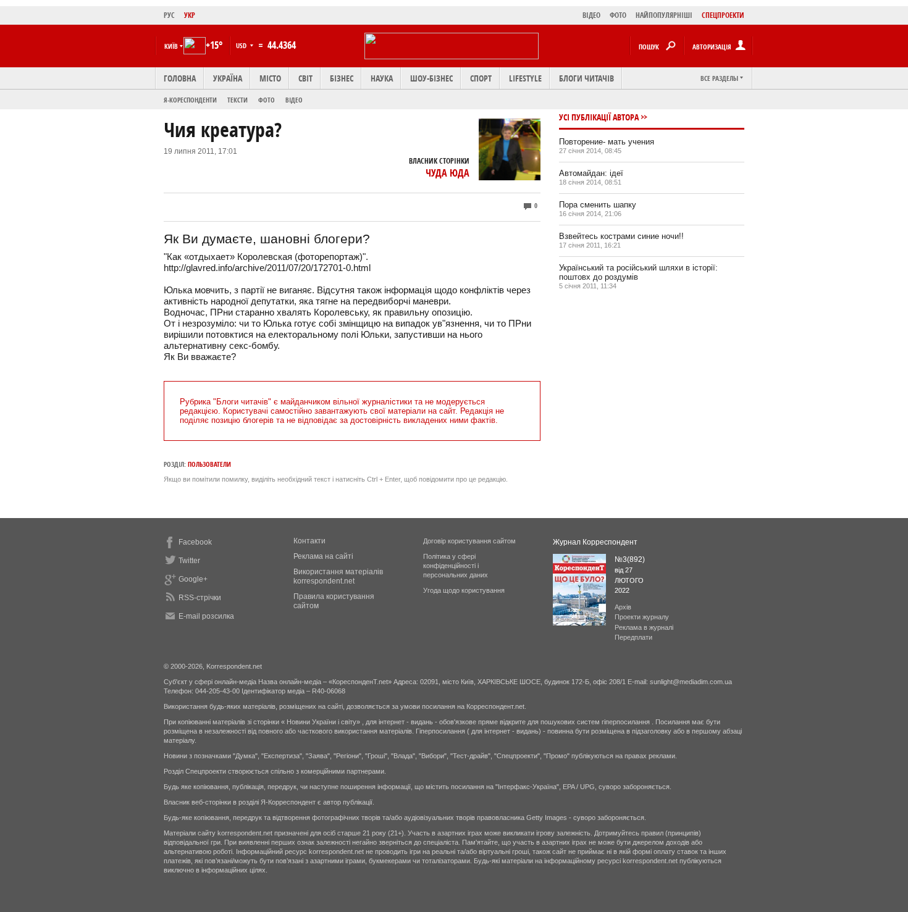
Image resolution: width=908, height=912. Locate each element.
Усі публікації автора (599, 117)
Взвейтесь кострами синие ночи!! (621, 236)
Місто (270, 78)
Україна (227, 78)
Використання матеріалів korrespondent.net (338, 576)
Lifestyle (525, 78)
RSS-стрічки (200, 597)
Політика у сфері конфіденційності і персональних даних (455, 566)
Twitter (189, 560)
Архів (623, 607)
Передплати (633, 637)
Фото (266, 99)
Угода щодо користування (464, 590)
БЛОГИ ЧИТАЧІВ (586, 78)
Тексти (237, 99)
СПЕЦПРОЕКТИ (723, 15)
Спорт (481, 78)
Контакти (309, 541)
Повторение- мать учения (606, 141)
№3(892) (630, 559)
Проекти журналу (642, 617)
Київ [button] (171, 46)
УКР (189, 15)
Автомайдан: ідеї (591, 173)
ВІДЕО (591, 15)
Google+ (193, 579)
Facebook (195, 542)
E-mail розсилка (206, 616)
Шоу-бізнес (431, 78)
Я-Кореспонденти (190, 99)
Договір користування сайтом (469, 541)
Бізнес (341, 78)
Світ (305, 78)
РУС (169, 15)
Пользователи (209, 464)
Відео (294, 99)
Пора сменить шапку (597, 204)
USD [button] (242, 45)
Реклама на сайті (323, 556)
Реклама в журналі (644, 627)
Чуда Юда (447, 173)
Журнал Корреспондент (595, 542)
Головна (180, 78)
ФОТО (618, 15)
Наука (382, 78)
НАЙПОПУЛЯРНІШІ (664, 15)
